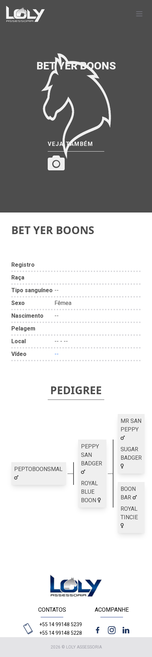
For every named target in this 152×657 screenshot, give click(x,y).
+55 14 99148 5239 (60, 624)
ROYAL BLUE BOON (89, 492)
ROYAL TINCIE (129, 513)
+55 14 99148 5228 (60, 633)
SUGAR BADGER (131, 453)
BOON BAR (128, 493)
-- (56, 354)
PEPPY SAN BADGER (91, 455)
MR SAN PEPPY (131, 425)
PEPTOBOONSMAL (38, 469)
